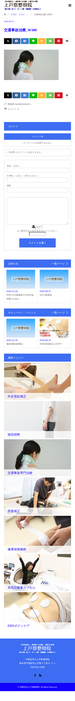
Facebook (35, 675)
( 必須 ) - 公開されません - (23, 176)
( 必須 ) (13, 166)
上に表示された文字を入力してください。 (37, 231)
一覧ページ (58, 263)
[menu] (69, 5)
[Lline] (33, 41)
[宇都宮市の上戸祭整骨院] (22, 5)
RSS (40, 675)
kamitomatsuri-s (23, 104)
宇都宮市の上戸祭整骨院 (29, 687)
